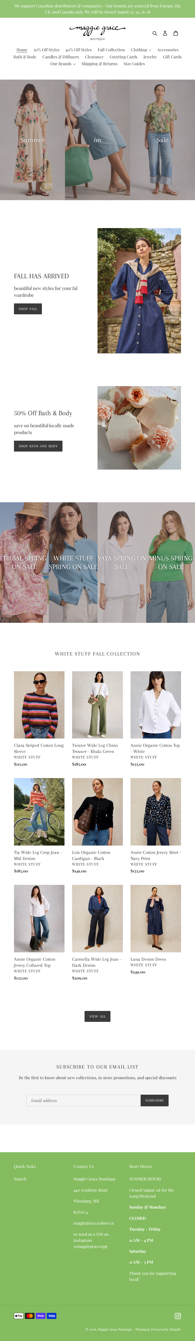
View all (97, 1016)
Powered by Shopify (166, 1329)
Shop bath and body (38, 446)
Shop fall (28, 309)
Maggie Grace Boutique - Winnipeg (124, 1329)
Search (20, 1178)
